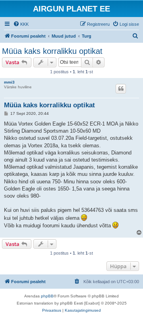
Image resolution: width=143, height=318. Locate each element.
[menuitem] (21, 24)
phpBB (47, 296)
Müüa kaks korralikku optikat (52, 51)
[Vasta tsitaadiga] (121, 88)
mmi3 (9, 82)
